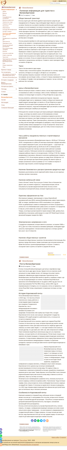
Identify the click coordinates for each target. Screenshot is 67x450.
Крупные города (6, 69)
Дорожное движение (8, 20)
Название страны (7, 24)
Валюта (5, 13)
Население (6, 25)
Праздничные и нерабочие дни (10, 39)
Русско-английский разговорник (8, 46)
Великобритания (6, 97)
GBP (55, 1)
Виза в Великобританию (6, 83)
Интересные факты (7, 86)
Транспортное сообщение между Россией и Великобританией (10, 60)
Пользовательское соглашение (29, 444)
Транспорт (5, 57)
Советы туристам (7, 55)
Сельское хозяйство (8, 53)
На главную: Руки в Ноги (20, 8)
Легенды (4, 89)
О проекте (63, 437)
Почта (4, 36)
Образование (6, 27)
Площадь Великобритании (10, 29)
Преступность (6, 41)
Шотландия (4, 102)
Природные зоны (7, 43)
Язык (4, 67)
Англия (3, 99)
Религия (5, 51)
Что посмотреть (6, 72)
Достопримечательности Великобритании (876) (9, 75)
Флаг (4, 63)
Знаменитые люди (8, 22)
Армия (4, 11)
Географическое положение (7, 17)
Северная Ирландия (7, 107)
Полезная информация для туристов (9, 34)
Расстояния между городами (8, 49)
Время (4, 15)
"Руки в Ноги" (23, 440)
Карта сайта (55, 437)
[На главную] (3, 3)
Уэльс (3, 105)
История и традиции (7, 80)
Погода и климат (7, 31)
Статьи (3, 91)
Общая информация (8, 9)
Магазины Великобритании (10, 77)
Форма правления (7, 65)
